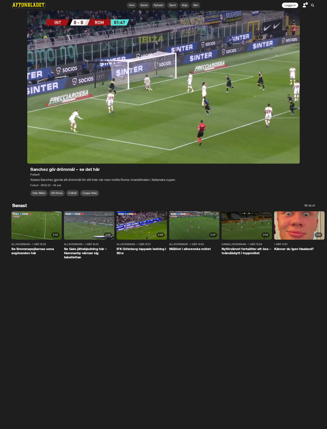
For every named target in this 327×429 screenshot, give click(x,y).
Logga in (290, 5)
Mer (195, 5)
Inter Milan (39, 193)
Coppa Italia (90, 193)
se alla (309, 205)
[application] (163, 87)
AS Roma (56, 193)
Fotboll (72, 193)
